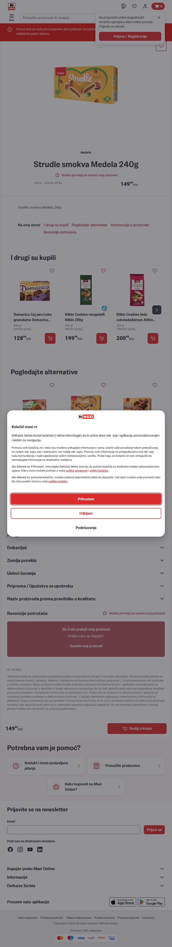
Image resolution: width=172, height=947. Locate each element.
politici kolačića (99, 470)
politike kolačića (57, 481)
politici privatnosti (77, 470)
